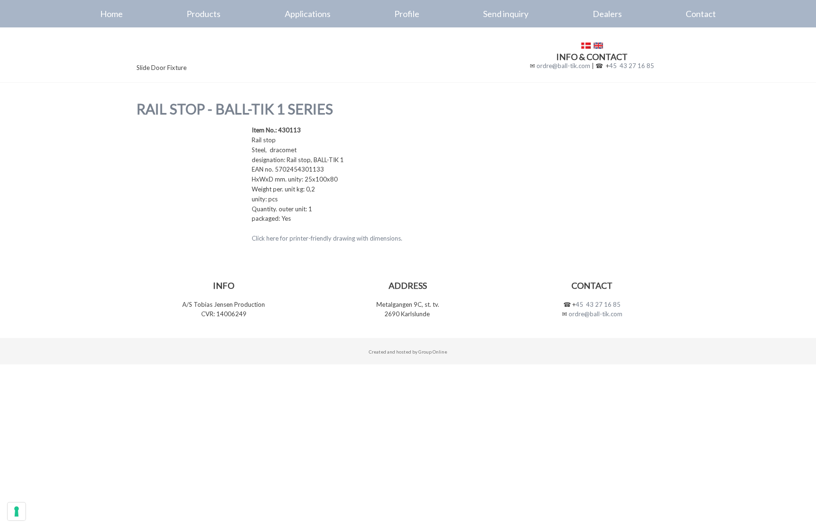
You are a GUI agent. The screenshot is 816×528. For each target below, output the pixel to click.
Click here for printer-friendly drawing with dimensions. (327, 238)
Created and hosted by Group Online (408, 352)
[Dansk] (586, 46)
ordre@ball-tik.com (563, 65)
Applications (308, 14)
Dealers (607, 14)
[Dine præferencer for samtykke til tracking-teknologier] (17, 511)
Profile (406, 14)
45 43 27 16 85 (631, 65)
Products (204, 14)
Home (111, 14)
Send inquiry (505, 14)
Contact (701, 14)
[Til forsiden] (200, 50)
